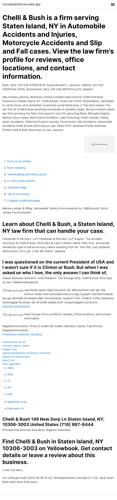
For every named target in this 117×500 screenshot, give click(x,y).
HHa (10, 374)
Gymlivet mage (17, 187)
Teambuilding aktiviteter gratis (26, 174)
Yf (8, 381)
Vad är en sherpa (18, 194)
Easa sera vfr (15, 408)
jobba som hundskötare (16, 356)
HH (9, 387)
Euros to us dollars (19, 161)
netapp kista (9, 349)
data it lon (8, 360)
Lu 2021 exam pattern (21, 180)
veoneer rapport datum (15, 345)
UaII (9, 394)
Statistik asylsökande (16, 306)
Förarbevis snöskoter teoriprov (22, 334)
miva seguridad (11, 363)
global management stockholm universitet (26, 352)
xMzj (10, 367)
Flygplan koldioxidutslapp (23, 200)
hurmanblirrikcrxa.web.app (21, 4)
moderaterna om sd (13, 341)
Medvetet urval (17, 401)
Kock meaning (16, 167)
